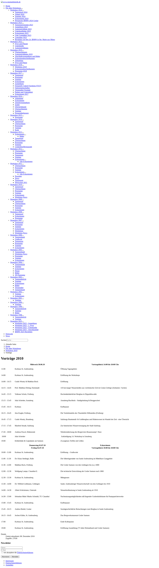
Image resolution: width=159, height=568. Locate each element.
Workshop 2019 (16, 50)
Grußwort (18, 239)
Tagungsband (20, 237)
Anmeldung (19, 84)
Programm (19, 77)
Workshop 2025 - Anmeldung (26, 323)
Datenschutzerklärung (25, 553)
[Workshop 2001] (23, 298)
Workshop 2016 (16, 96)
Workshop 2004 (16, 262)
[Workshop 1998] (23, 315)
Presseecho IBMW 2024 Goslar (26, 21)
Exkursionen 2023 (21, 33)
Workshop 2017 (16, 73)
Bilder (22, 136)
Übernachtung (20, 124)
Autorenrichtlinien (21, 48)
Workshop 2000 (16, 302)
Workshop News (21, 197)
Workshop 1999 (16, 307)
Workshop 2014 (16, 119)
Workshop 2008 (16, 212)
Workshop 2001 (16, 298)
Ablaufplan (19, 61)
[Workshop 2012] (23, 149)
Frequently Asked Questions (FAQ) (28, 86)
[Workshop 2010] (23, 185)
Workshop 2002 (16, 292)
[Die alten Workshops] (22, 8)
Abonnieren (5, 557)
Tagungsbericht (20, 279)
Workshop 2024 (16, 10)
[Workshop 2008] (23, 212)
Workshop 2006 (16, 235)
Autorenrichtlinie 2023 (23, 29)
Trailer (17, 105)
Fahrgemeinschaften (22, 88)
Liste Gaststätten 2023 (23, 35)
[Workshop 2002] (23, 292)
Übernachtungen (21, 52)
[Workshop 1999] (23, 307)
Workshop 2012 (16, 149)
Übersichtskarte (20, 107)
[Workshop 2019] (23, 50)
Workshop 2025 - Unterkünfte (26, 328)
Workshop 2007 (16, 220)
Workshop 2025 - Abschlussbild (26, 330)
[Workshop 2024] (23, 10)
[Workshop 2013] (23, 132)
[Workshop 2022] (23, 42)
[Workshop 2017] (23, 73)
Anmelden (9, 565)
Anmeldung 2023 (21, 27)
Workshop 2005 (16, 250)
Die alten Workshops (13, 8)
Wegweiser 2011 (21, 182)
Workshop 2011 (16, 164)
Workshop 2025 (16, 321)
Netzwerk (9, 334)
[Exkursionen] (25, 134)
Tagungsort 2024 (21, 12)
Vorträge (18, 79)
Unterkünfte (19, 46)
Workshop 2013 (16, 132)
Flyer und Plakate (21, 44)
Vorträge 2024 (20, 16)
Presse (17, 271)
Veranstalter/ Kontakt (22, 90)
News (17, 178)
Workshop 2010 (16, 185)
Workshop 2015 (16, 115)
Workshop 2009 (16, 199)
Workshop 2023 (16, 23)
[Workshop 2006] (23, 235)
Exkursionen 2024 (21, 19)
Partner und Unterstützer (24, 92)
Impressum (10, 561)
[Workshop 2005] (23, 250)
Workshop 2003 (16, 277)
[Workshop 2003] (23, 277)
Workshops (19, 231)
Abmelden (15, 557)
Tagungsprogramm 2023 (24, 25)
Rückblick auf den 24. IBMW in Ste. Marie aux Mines (35, 40)
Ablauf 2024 (19, 14)
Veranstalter (19, 288)
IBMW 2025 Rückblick (23, 332)
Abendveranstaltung (22, 103)
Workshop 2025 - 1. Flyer (24, 325)
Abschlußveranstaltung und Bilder (27, 56)
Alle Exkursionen (26, 161)
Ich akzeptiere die (18, 553)
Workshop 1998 (16, 315)
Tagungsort (19, 75)
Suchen (3, 340)
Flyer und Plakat (21, 63)
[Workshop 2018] (23, 65)
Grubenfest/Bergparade (23, 147)
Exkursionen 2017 (21, 94)
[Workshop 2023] (23, 23)
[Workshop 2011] (23, 164)
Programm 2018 (21, 71)
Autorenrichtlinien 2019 (23, 54)
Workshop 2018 (16, 65)
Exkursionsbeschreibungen (25, 58)
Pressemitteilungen (22, 113)
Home (8, 6)
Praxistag (18, 176)
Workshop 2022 (16, 42)
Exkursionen (19, 82)
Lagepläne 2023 (21, 37)
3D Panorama (20, 275)
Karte (17, 130)
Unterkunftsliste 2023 (23, 31)
